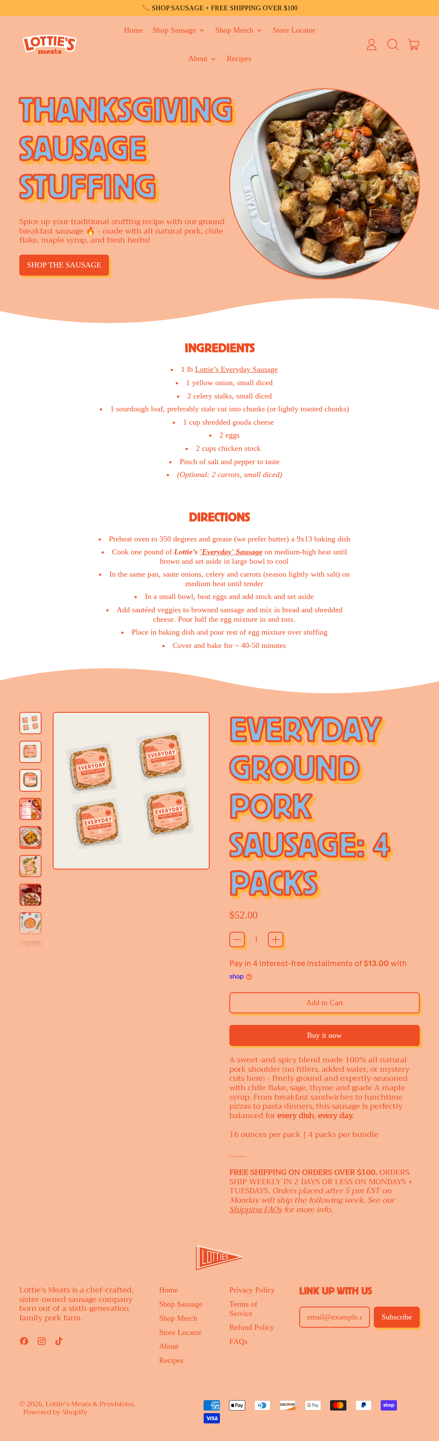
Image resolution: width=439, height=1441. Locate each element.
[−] (237, 939)
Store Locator (294, 30)
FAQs (238, 1341)
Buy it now (324, 1035)
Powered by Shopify (55, 1412)
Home (133, 30)
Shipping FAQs (255, 1209)
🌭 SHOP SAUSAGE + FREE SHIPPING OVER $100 (219, 8)
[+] (275, 939)
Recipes (239, 58)
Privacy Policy (252, 1290)
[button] (392, 44)
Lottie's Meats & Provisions (89, 1404)
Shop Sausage (180, 1304)
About (168, 1346)
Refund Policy (251, 1327)
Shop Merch (178, 1318)
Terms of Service (243, 1309)
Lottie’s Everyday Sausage (236, 369)
